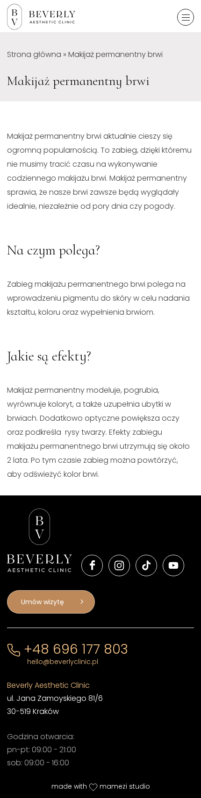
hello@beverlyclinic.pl (62, 661)
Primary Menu (185, 17)
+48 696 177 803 (74, 649)
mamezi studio (125, 786)
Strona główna (34, 54)
